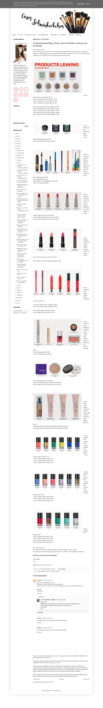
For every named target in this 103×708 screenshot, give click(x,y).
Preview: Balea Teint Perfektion (21, 190)
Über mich (20, 34)
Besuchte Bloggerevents (43, 34)
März (18, 292)
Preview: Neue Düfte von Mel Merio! (21, 281)
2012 (16, 303)
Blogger (59, 690)
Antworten (39, 593)
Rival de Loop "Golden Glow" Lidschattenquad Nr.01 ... (22, 210)
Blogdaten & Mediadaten (30, 34)
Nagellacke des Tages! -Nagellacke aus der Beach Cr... (22, 250)
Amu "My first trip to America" (21, 204)
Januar (18, 297)
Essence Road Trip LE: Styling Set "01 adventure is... (21, 221)
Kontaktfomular (63, 34)
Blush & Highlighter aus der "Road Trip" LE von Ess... (22, 195)
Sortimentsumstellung (54, 571)
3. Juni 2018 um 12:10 (47, 618)
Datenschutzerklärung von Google (52, 662)
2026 (16, 133)
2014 (16, 148)
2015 (16, 146)
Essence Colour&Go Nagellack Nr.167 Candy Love (21, 265)
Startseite (14, 34)
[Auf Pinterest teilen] (64, 569)
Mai (18, 288)
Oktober (19, 155)
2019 (16, 136)
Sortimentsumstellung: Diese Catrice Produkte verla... (21, 255)
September (19, 158)
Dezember (19, 150)
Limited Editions (54, 34)
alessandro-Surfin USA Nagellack (21, 225)
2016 (16, 143)
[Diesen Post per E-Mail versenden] (59, 569)
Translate (24, 313)
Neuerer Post (36, 679)
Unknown (39, 580)
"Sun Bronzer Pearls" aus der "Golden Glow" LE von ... (21, 216)
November (19, 153)
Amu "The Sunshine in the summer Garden (21, 181)
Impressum (71, 34)
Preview (47, 571)
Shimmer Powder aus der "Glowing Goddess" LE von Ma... (22, 241)
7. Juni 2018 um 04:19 (47, 627)
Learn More (81, 4)
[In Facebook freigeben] (63, 569)
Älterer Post (86, 679)
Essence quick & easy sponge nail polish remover (21, 235)
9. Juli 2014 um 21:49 (47, 580)
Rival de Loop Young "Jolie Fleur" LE (21, 245)
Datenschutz (78, 34)
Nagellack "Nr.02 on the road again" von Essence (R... (22, 186)
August (18, 160)
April (18, 290)
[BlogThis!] (60, 569)
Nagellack (43, 571)
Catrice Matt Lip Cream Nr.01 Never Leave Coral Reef (22, 230)
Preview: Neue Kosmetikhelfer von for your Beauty (22, 260)
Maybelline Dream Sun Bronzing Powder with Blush (22, 200)
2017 (16, 141)
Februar (19, 295)
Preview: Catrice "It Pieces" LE (21, 277)
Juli (18, 162)
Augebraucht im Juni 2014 (21, 273)
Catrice (38, 571)
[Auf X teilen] (62, 569)
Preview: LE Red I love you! (22, 270)
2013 (16, 300)
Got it (88, 4)
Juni (18, 285)
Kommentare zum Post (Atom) (46, 682)
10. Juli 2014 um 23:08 (60, 599)
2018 (16, 138)
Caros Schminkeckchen (47, 599)
